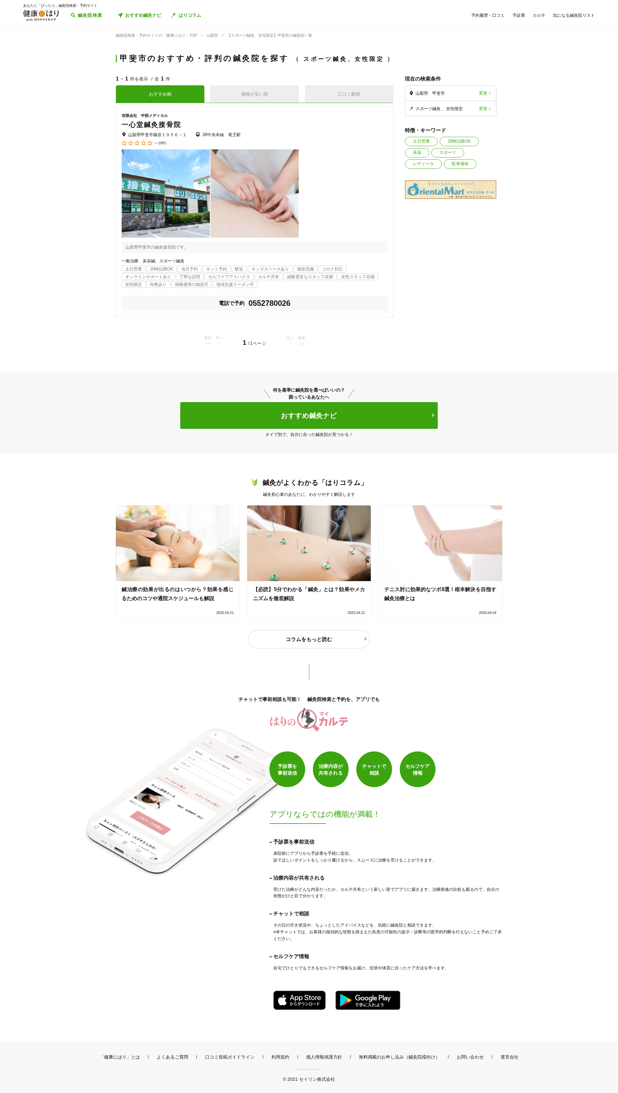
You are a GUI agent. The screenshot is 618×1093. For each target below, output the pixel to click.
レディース (423, 163)
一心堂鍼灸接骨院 (151, 124)
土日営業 (421, 141)
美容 (417, 152)
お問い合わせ (470, 1057)
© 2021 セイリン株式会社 (309, 1079)
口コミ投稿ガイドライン (230, 1057)
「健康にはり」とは (119, 1057)
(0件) (162, 143)
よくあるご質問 (172, 1057)
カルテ (539, 15)
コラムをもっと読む (309, 639)
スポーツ (447, 152)
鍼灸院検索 (90, 15)
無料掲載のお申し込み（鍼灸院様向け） (399, 1057)
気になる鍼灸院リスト (574, 15)
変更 (483, 93)
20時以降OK (459, 141)
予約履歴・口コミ (488, 15)
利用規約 (280, 1057)
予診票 (518, 15)
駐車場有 (460, 163)
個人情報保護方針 (324, 1057)
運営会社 (510, 1057)
